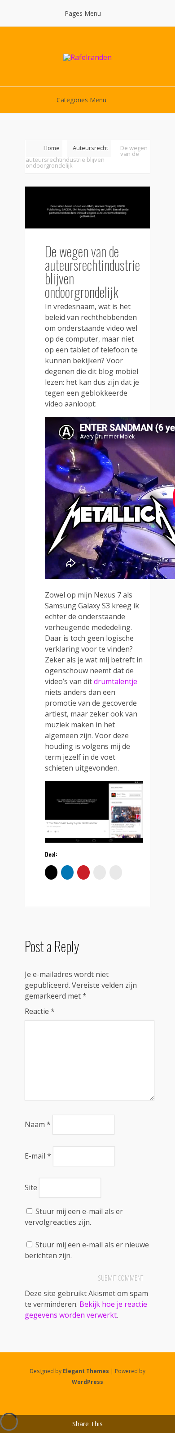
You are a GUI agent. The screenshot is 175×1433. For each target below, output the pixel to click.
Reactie (40, 1011)
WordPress (87, 1382)
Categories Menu (81, 100)
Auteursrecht (90, 148)
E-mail (38, 1156)
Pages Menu (83, 13)
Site (31, 1187)
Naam (38, 1124)
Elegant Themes (86, 1371)
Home (52, 148)
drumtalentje (115, 681)
